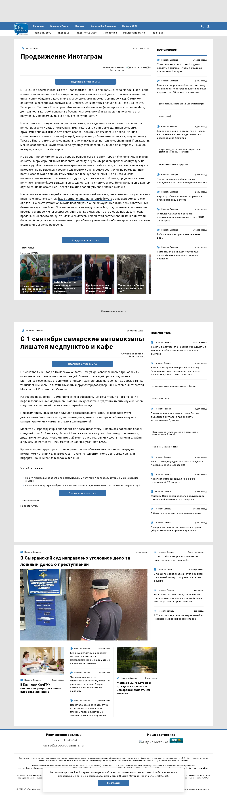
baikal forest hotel (30, 500)
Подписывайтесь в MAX (85, 81)
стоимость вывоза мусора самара (169, 386)
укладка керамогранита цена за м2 (183, 149)
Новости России (169, 126)
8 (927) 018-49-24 (63, 740)
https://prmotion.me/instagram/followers (85, 198)
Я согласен (113, 783)
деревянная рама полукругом (173, 164)
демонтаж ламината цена (172, 103)
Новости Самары (169, 60)
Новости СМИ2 (29, 253)
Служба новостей (132, 353)
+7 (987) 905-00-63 (79, 768)
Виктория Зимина (113, 67)
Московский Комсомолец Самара (43, 389)
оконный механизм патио (165, 447)
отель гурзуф (28, 248)
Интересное (32, 48)
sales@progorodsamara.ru (63, 745)
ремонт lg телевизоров (185, 432)
